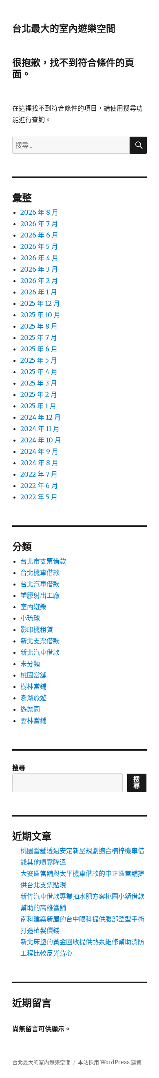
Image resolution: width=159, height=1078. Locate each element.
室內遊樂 (33, 607)
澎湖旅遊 (33, 698)
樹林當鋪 (33, 686)
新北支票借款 (40, 641)
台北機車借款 (40, 572)
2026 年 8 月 (39, 212)
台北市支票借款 (43, 561)
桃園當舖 (33, 675)
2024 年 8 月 (39, 463)
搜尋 (18, 768)
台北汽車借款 (40, 584)
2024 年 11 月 (40, 429)
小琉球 (30, 618)
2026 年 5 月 (39, 246)
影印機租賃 (36, 629)
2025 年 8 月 (38, 326)
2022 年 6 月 (39, 485)
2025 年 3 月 (38, 383)
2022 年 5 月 (38, 497)
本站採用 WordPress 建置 (109, 1062)
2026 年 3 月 (39, 269)
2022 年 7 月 (38, 474)
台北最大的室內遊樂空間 (63, 28)
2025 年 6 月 (38, 349)
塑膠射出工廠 (40, 595)
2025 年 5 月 (38, 360)
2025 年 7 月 (38, 337)
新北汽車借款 (40, 652)
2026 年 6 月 (39, 235)
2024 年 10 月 (40, 440)
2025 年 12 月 (40, 303)
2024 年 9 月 (39, 451)
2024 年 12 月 (40, 417)
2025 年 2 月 (38, 394)
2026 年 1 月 (38, 292)
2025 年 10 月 (40, 315)
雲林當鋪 (33, 720)
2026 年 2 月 (39, 281)
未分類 (30, 664)
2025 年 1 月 (38, 406)
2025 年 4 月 (38, 372)
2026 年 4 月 (39, 258)
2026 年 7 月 (39, 224)
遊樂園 (30, 709)
